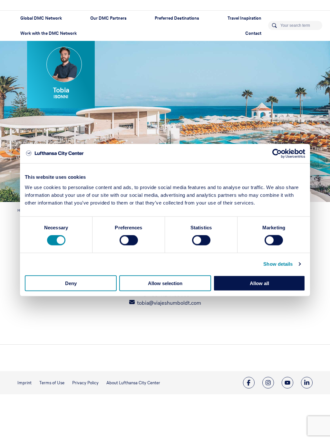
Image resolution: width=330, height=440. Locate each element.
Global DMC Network (41, 18)
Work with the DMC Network (48, 33)
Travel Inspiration (244, 18)
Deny (71, 283)
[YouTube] (287, 382)
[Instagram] (268, 382)
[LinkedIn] (307, 382)
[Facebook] (249, 382)
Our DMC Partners (108, 18)
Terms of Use (51, 383)
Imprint (24, 383)
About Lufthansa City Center (133, 383)
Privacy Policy (85, 383)
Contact (253, 33)
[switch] (129, 240)
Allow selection (165, 283)
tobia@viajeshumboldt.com (169, 303)
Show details (278, 264)
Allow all (259, 283)
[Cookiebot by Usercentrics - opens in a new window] (277, 153)
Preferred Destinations (177, 18)
